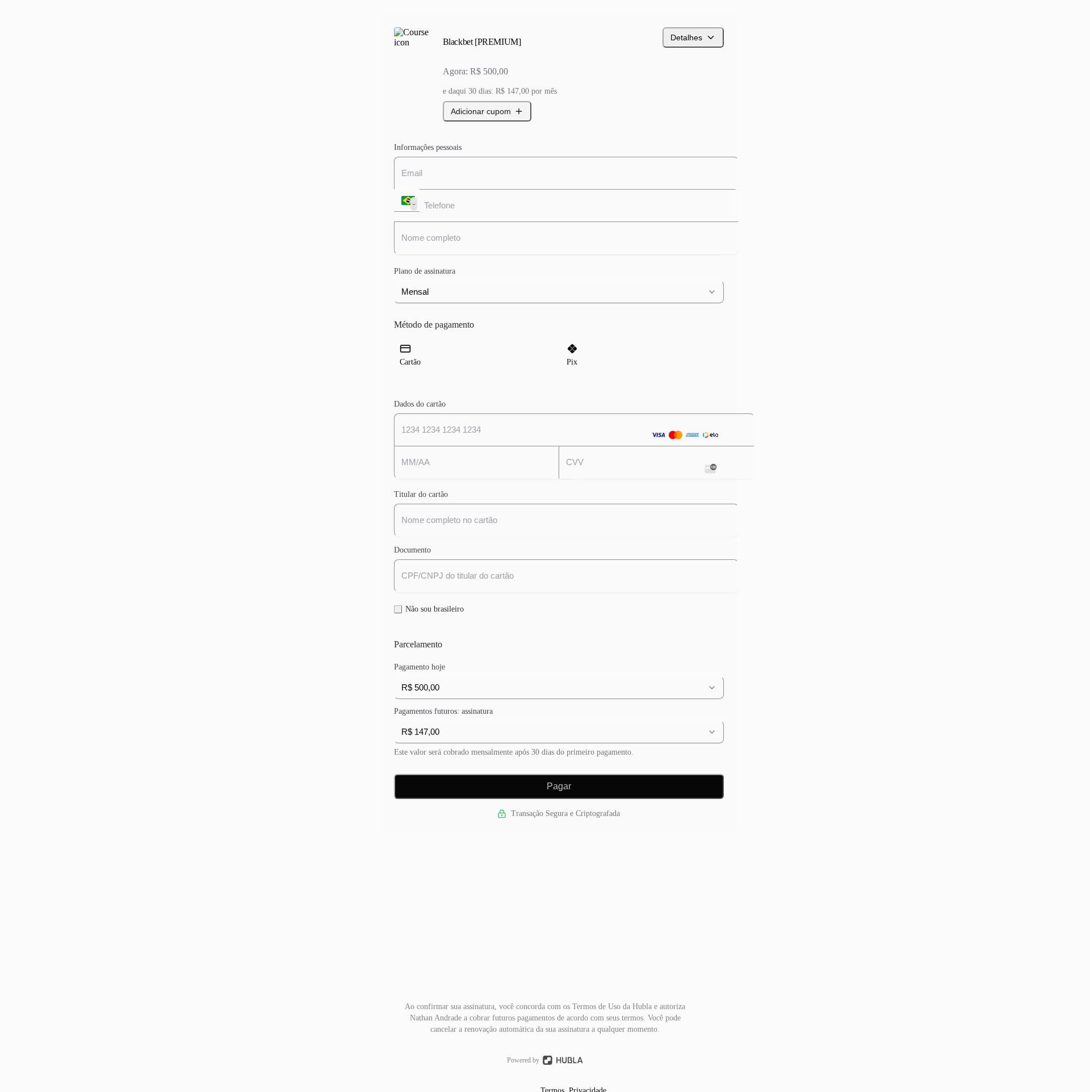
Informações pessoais (428, 147)
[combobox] (559, 292)
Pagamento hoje (419, 667)
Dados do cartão (420, 404)
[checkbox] (398, 609)
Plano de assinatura (424, 271)
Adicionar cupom (481, 111)
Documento (412, 550)
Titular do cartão (421, 494)
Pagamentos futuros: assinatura (443, 711)
